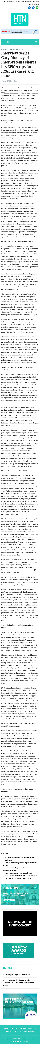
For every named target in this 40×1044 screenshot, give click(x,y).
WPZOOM (24, 1041)
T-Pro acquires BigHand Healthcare (16, 975)
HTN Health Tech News (26, 1039)
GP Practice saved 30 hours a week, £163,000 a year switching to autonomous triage (18, 982)
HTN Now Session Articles (24, 1031)
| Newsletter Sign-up (31, 1)
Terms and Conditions (28, 1028)
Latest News (14, 1028)
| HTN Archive (19, 1)
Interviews (9, 1031)
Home (5, 1028)
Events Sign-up (9, 1)
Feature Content (8, 49)
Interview (19, 49)
